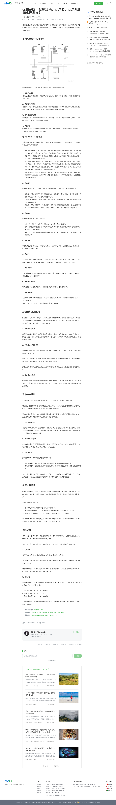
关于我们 (39, 784)
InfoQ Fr (110, 788)
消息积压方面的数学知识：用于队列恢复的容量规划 (40, 712)
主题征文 (52, 3)
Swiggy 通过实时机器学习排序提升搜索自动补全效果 (40, 694)
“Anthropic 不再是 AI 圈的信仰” (98, 27)
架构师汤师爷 (39, 610)
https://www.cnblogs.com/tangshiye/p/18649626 (48, 612)
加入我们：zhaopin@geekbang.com (55, 790)
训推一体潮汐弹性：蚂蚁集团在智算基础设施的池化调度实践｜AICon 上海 (40, 731)
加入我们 (39, 790)
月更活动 (43, 3)
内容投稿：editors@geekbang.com (54, 784)
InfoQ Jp (110, 786)
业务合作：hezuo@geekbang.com (54, 786)
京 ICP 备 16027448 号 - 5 (69, 802)
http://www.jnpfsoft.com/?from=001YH (45, 615)
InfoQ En (110, 784)
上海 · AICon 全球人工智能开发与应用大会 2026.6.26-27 (87, 786)
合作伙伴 (39, 788)
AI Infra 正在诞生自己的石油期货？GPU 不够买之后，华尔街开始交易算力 (100, 44)
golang (65, 3)
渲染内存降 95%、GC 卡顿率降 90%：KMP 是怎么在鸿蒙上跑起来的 (100, 50)
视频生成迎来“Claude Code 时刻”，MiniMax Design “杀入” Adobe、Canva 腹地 (99, 23)
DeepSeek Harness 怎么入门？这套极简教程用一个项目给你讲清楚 (100, 56)
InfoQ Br (110, 790)
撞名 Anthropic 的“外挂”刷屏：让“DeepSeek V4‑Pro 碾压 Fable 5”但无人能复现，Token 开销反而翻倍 (100, 33)
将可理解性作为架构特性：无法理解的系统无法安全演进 (40, 676)
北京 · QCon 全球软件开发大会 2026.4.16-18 (84, 784)
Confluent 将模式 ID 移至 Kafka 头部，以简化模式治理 (40, 749)
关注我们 (39, 793)
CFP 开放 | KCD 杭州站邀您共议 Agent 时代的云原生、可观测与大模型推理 (100, 38)
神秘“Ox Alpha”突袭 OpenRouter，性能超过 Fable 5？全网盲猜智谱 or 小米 (100, 17)
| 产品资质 (97, 802)
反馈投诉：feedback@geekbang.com (55, 788)
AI (58, 3)
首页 (35, 3)
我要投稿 (39, 786)
